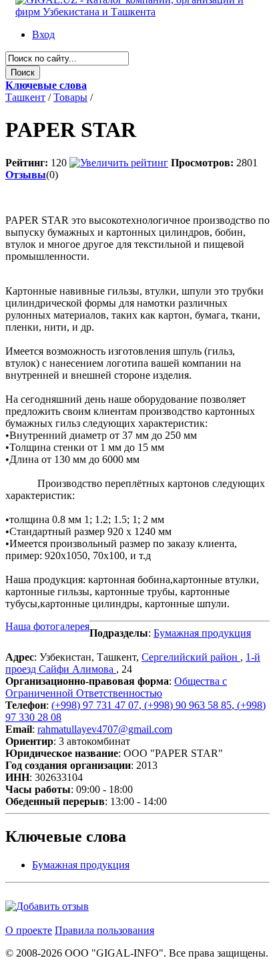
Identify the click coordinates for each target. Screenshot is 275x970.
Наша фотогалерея (47, 626)
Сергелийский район (191, 657)
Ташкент (25, 97)
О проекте (28, 930)
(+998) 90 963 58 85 (187, 705)
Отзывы (25, 174)
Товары (70, 97)
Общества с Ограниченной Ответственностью (116, 687)
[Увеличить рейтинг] (118, 162)
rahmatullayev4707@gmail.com (104, 729)
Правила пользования (104, 930)
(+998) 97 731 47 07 (95, 705)
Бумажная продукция (202, 633)
